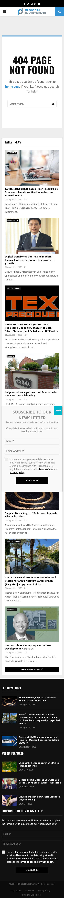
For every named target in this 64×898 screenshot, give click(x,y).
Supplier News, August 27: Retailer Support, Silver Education (31, 515)
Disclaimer (29, 891)
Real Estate (11, 153)
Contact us (16, 891)
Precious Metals (13, 288)
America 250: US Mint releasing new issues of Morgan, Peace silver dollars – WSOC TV (40, 740)
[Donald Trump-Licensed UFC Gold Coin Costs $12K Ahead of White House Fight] (9, 783)
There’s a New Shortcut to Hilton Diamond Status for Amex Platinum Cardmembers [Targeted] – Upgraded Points (30, 581)
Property (10, 356)
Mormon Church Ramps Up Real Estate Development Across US (28, 647)
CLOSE (58, 410)
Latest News (13, 142)
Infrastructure (12, 220)
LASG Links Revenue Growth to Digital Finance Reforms (39, 764)
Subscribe (32, 870)
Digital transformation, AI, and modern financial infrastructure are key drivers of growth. (29, 260)
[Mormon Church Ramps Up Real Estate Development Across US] (32, 624)
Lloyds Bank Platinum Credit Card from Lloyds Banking (40, 798)
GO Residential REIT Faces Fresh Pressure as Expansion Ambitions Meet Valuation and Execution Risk (31, 192)
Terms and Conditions (31, 895)
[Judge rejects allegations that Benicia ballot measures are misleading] (32, 371)
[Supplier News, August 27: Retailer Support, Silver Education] (32, 492)
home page (12, 86)
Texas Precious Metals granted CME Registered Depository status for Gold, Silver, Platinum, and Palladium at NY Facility (31, 328)
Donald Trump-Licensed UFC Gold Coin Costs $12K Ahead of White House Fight (40, 781)
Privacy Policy (44, 891)
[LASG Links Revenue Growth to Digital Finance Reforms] (9, 767)
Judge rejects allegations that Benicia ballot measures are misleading (31, 394)
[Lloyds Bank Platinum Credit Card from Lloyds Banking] (9, 800)
